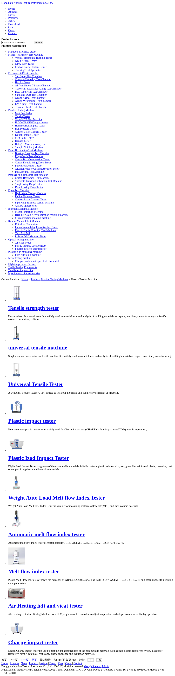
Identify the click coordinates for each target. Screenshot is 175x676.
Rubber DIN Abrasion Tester (30, 236)
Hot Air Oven (22, 82)
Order (11, 30)
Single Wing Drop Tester (28, 184)
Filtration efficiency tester (22, 51)
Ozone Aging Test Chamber (30, 97)
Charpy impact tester (26, 205)
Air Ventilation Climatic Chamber (33, 85)
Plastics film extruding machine (25, 251)
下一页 (25, 659)
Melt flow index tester (33, 571)
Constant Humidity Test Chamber (33, 79)
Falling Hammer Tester (27, 196)
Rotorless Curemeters (26, 224)
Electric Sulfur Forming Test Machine (35, 230)
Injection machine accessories (24, 273)
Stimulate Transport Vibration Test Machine (38, 181)
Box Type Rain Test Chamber (31, 91)
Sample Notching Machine (29, 147)
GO (99, 660)
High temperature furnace (22, 264)
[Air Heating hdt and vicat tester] (16, 598)
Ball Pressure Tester (25, 128)
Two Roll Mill (22, 233)
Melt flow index (23, 113)
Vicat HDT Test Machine (28, 119)
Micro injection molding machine (33, 217)
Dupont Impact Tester (26, 134)
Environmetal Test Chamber (23, 73)
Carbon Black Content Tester (30, 67)
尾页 (34, 659)
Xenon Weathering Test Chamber (33, 100)
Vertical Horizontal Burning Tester (33, 57)
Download (14, 24)
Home (11, 8)
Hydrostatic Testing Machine (30, 193)
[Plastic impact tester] (16, 413)
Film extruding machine (28, 254)
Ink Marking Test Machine (29, 171)
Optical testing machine (20, 239)
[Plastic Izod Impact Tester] (16, 450)
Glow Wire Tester (24, 63)
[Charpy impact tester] (16, 634)
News (11, 14)
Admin (105, 666)
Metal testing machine (20, 258)
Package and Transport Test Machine (28, 174)
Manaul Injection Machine (29, 211)
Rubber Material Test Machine (24, 221)
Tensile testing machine (20, 270)
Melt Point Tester (24, 137)
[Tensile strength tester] (16, 300)
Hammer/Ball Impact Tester (30, 125)
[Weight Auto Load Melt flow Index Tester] (16, 489)
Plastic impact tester (32, 421)
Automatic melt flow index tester (46, 534)
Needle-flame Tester (26, 60)
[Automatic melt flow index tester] (16, 526)
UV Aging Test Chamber (28, 104)
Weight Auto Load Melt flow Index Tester (56, 498)
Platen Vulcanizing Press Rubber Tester (36, 227)
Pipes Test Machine (18, 190)
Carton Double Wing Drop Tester (33, 162)
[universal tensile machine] (16, 340)
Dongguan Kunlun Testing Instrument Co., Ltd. (27, 2)
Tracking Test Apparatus (28, 70)
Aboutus (12, 11)
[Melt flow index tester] (16, 563)
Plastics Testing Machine (21, 110)
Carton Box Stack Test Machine (32, 177)
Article (12, 21)
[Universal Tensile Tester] (16, 376)
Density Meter (22, 140)
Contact (12, 33)
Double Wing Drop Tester (29, 187)
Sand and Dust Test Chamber (31, 94)
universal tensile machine (37, 348)
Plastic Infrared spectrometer (30, 245)
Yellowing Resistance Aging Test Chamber (38, 88)
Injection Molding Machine (23, 208)
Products (13, 17)
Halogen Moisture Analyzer (30, 144)
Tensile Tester (22, 116)
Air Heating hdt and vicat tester (45, 606)
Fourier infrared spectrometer (30, 248)
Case (11, 27)
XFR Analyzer (23, 242)
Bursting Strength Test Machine (32, 153)
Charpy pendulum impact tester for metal (37, 261)
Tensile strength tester (33, 308)
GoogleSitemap (92, 666)
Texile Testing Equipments (22, 267)
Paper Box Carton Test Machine (25, 150)
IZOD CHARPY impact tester (31, 122)
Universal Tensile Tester (35, 384)
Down (52, 663)
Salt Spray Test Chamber (28, 76)
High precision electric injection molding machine (42, 214)
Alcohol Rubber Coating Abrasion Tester (37, 168)
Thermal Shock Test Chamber (31, 107)
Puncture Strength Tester (28, 165)
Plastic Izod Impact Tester (38, 458)
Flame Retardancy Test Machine (25, 54)
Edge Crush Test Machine (29, 156)
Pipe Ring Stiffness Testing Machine (34, 202)
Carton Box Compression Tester (32, 159)
